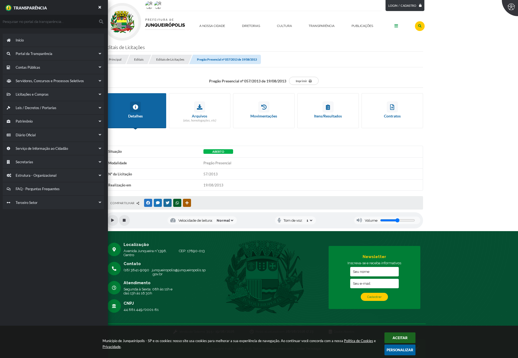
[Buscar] (420, 26)
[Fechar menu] (100, 7)
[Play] (112, 220)
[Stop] (124, 220)
